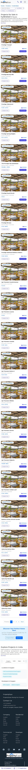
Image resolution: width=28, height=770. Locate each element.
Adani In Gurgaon (16, 684)
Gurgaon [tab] (8, 661)
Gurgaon (5, 717)
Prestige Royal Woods (8, 193)
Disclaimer (7, 763)
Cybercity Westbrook (8, 578)
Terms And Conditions (10, 765)
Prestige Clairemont (7, 104)
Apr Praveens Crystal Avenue (10, 282)
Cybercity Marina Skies (8, 549)
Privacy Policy (8, 762)
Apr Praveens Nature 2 (8, 371)
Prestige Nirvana (6, 223)
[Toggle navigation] (25, 2)
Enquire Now (5, 51)
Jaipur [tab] (19, 661)
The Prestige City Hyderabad (10, 163)
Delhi (4, 719)
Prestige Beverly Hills (8, 74)
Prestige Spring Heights (8, 133)
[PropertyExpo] (4, 749)
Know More (23, 51)
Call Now (19, 637)
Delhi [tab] (14, 661)
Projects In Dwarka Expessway (10, 674)
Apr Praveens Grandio (8, 341)
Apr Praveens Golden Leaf (9, 489)
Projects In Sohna (7, 676)
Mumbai (5, 723)
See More (3, 23)
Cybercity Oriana (6, 608)
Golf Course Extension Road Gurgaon (11, 671)
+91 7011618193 (7, 703)
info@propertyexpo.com (9, 705)
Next (22, 621)
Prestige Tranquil (6, 45)
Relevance (11, 10)
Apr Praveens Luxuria (8, 311)
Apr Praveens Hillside (8, 400)
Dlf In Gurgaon (6, 684)
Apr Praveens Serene (8, 430)
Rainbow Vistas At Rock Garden (11, 519)
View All (5, 725)
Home (2, 5)
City (4, 10)
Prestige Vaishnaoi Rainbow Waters (12, 252)
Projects (8, 5)
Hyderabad (15, 5)
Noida (4, 721)
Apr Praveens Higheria (8, 460)
